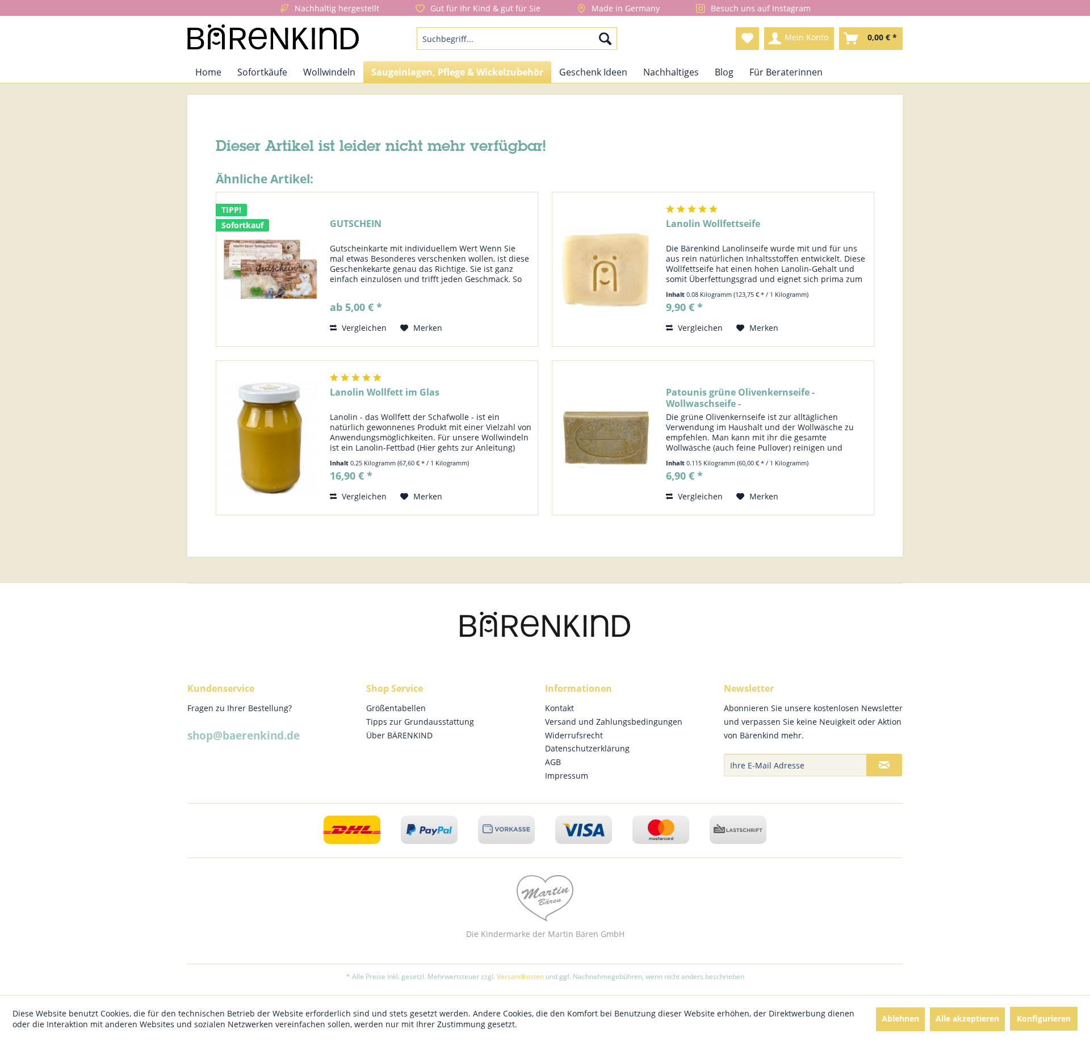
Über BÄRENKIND (399, 735)
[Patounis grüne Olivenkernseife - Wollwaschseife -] (606, 437)
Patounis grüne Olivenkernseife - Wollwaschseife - (740, 397)
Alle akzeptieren (967, 1018)
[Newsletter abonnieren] (884, 765)
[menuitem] (517, 38)
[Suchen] (605, 38)
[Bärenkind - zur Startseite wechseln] (273, 38)
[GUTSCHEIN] (270, 269)
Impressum (566, 775)
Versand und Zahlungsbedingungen (613, 721)
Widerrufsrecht (574, 735)
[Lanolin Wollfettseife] (606, 269)
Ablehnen (900, 1018)
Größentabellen (396, 708)
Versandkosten (520, 976)
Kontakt (559, 708)
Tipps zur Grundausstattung (420, 721)
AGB (553, 762)
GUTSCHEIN (356, 224)
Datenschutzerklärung (587, 748)
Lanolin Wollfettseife (713, 224)
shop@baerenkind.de (243, 735)
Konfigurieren (1044, 1018)
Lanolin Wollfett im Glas (384, 392)
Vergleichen (363, 327)
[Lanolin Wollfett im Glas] (270, 437)
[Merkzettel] (747, 38)
